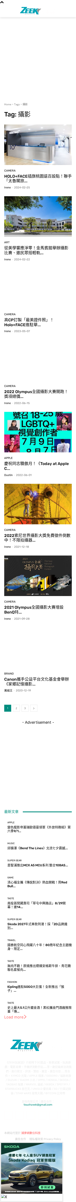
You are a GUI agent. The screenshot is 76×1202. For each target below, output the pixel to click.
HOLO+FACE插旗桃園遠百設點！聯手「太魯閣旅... (38, 179)
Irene (7, 187)
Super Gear (14, 860)
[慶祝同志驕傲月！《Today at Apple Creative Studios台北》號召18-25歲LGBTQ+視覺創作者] (38, 432)
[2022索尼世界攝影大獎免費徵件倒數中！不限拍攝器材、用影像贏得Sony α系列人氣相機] (38, 504)
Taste (10, 898)
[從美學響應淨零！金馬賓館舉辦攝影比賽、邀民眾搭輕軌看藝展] (38, 216)
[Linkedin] (31, 1115)
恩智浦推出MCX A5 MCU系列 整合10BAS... (37, 865)
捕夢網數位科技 (31, 1132)
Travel (11, 940)
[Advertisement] (38, 57)
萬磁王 (8, 690)
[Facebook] (8, 1115)
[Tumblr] (53, 1115)
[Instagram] (19, 1115)
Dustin (8, 475)
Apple (8, 458)
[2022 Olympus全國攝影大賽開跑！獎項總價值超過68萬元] (38, 360)
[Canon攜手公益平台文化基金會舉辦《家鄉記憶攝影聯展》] (38, 647)
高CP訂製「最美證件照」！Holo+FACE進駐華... (29, 322)
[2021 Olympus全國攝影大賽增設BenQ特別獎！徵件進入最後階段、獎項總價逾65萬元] (38, 576)
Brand (9, 673)
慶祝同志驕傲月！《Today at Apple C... (36, 466)
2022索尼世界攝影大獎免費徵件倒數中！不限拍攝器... (37, 538)
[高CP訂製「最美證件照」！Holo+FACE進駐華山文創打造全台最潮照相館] (38, 288)
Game (10, 877)
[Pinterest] (42, 1115)
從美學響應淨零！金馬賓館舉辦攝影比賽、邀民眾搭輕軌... (36, 250)
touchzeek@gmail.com (38, 1104)
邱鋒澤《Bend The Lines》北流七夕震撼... (37, 848)
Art (7, 242)
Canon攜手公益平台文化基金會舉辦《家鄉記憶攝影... (36, 682)
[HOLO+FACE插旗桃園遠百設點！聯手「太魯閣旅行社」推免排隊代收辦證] (38, 144)
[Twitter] (64, 1115)
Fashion (12, 982)
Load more (13, 1017)
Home (7, 104)
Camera (10, 170)
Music (11, 843)
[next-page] (33, 708)
